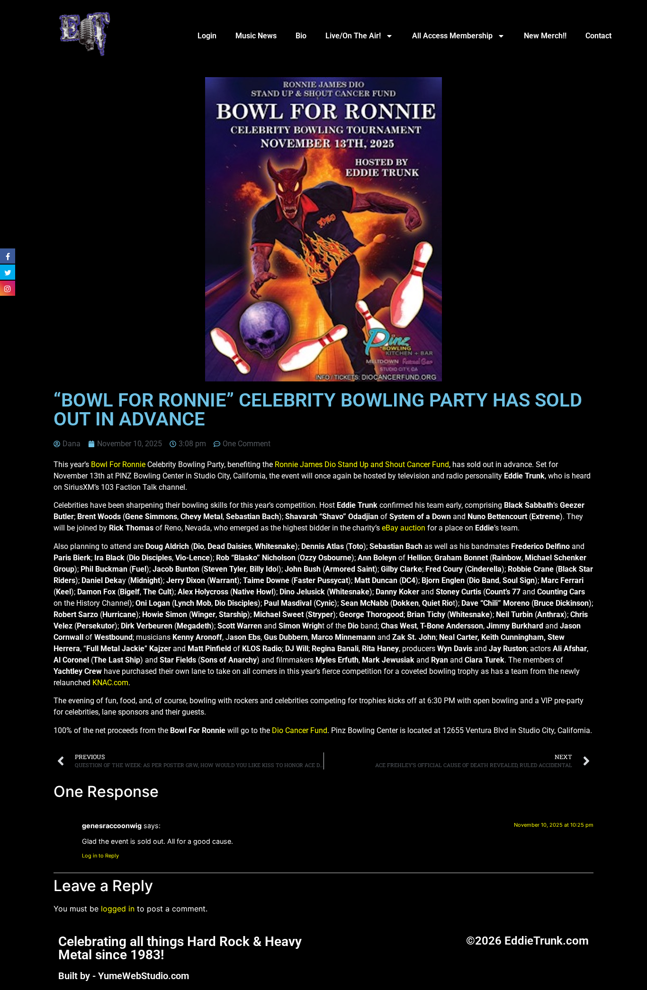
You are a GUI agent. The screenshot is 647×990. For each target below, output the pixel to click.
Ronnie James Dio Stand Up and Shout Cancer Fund (362, 464)
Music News (256, 35)
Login (207, 35)
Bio (301, 35)
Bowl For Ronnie (118, 464)
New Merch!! (545, 35)
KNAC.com (110, 682)
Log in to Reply (100, 855)
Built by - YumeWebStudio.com (123, 975)
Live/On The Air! (353, 35)
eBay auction (403, 527)
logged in (118, 908)
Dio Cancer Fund (299, 730)
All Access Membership (452, 35)
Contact (598, 35)
